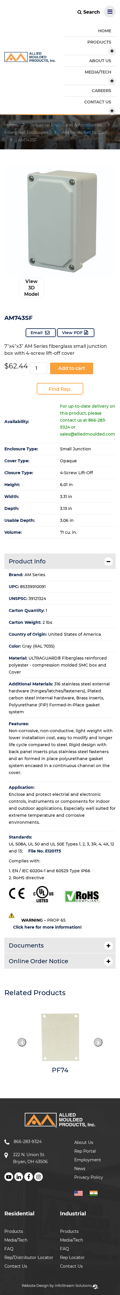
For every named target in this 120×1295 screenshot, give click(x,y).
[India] (96, 1192)
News (79, 1168)
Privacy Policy (88, 1177)
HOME (104, 30)
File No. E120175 (44, 851)
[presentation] (21, 1042)
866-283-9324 (28, 1141)
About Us (83, 1142)
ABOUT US (100, 60)
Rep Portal (85, 1151)
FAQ (8, 1248)
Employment (87, 1160)
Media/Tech (15, 1240)
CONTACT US (97, 102)
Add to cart (71, 368)
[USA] (81, 1192)
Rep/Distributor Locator (28, 1257)
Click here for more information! (47, 927)
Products (13, 1231)
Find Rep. (60, 389)
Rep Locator (72, 1257)
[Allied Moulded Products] (30, 59)
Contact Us (15, 1266)
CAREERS (101, 90)
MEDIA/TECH (98, 72)
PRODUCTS (99, 42)
